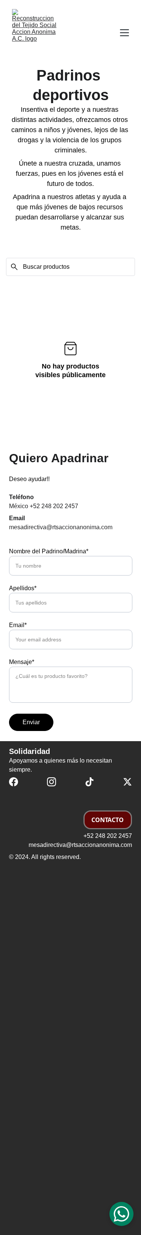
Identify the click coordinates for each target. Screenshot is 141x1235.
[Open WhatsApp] (121, 1214)
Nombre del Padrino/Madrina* (48, 551)
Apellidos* (22, 588)
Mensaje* (21, 662)
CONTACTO (107, 820)
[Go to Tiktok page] (89, 781)
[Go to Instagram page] (51, 781)
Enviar (31, 722)
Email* (18, 625)
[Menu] (124, 32)
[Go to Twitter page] (127, 781)
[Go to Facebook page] (13, 781)
